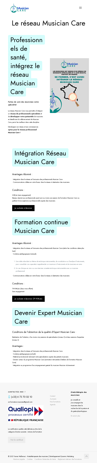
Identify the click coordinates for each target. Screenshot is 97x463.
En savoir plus (75, 416)
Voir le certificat (16, 439)
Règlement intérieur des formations (70, 459)
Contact (52, 396)
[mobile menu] (80, 8)
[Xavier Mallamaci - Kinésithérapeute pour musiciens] (19, 7)
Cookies (29, 459)
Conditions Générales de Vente (45, 459)
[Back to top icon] (86, 456)
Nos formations (55, 402)
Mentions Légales (19, 459)
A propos (53, 399)
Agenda (52, 404)
